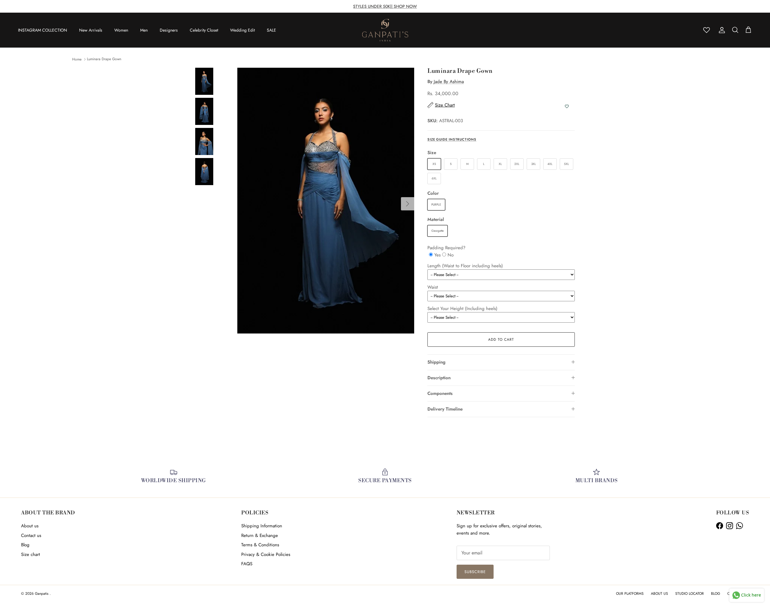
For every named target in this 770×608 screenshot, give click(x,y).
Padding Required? (446, 247)
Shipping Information (261, 526)
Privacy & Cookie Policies (265, 554)
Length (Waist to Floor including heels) (465, 265)
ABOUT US (659, 593)
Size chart (30, 554)
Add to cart (501, 339)
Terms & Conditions (260, 544)
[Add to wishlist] (567, 107)
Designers (169, 30)
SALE (271, 30)
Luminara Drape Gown (104, 59)
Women (121, 30)
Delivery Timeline (445, 409)
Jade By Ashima (449, 81)
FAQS (246, 563)
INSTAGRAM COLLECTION (42, 30)
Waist (432, 287)
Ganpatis (42, 593)
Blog (25, 544)
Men (144, 30)
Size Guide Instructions (451, 139)
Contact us (31, 535)
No (451, 255)
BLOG (715, 593)
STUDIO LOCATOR (689, 593)
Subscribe (475, 572)
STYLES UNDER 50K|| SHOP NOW (385, 6)
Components (440, 393)
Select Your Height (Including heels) (462, 308)
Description (439, 377)
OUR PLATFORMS (630, 593)
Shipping (436, 362)
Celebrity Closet (204, 30)
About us (29, 526)
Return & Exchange (259, 535)
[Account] (720, 30)
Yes (437, 255)
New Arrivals (90, 30)
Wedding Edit (242, 30)
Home (77, 59)
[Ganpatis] (385, 30)
